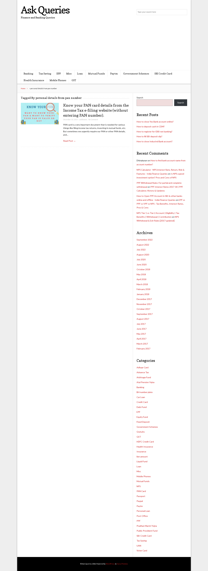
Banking (28, 73)
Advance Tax (143, 372)
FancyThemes (122, 564)
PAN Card (141, 491)
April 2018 (141, 279)
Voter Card (142, 550)
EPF (58, 73)
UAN (139, 545)
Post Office (142, 516)
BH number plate (145, 392)
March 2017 (142, 343)
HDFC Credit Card (145, 441)
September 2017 (145, 314)
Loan (80, 73)
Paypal (140, 501)
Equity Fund (142, 417)
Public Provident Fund (147, 530)
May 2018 (141, 274)
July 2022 (141, 249)
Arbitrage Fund (144, 377)
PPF (138, 521)
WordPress (110, 564)
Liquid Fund (142, 461)
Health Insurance (34, 80)
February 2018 (143, 289)
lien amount (142, 456)
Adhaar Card (142, 367)
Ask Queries (45, 10)
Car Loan (141, 397)
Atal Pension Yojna (145, 382)
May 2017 (141, 333)
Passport (141, 496)
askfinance (83, 119)
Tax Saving (45, 73)
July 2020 (141, 259)
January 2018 (143, 294)
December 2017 (144, 299)
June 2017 (141, 328)
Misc (69, 73)
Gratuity (141, 431)
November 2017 (144, 304)
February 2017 (143, 348)
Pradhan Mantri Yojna (147, 526)
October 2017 (143, 309)
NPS (139, 486)
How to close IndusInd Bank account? (155, 141)
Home (23, 88)
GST (74, 80)
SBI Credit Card (163, 73)
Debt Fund (142, 407)
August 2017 (143, 319)
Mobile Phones (58, 80)
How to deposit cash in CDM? (151, 126)
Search (140, 97)
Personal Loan (143, 511)
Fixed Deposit (143, 422)
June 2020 (141, 264)
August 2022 (143, 244)
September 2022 (145, 239)
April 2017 (141, 338)
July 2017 (141, 324)
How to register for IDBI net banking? (154, 131)
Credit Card (142, 402)
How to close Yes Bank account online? (155, 121)
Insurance (141, 451)
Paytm (114, 73)
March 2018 (142, 284)
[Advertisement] (104, 47)
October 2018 (143, 269)
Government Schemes (136, 73)
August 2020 (143, 254)
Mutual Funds (96, 73)
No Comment (93, 119)
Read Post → (69, 141)
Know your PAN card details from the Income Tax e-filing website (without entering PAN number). (96, 110)
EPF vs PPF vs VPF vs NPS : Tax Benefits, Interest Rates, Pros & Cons (161, 204)
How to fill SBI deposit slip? (149, 136)
